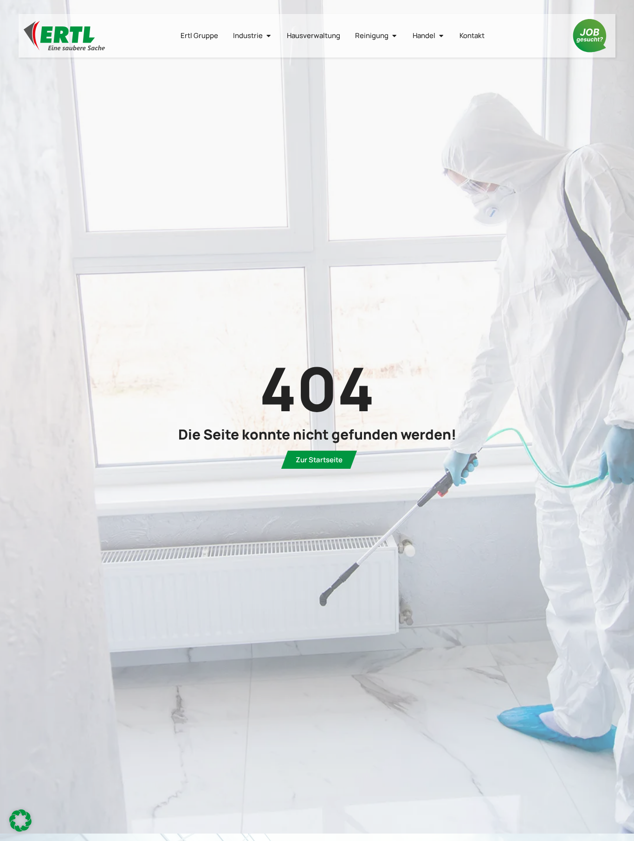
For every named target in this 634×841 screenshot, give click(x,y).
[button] (20, 820)
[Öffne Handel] (441, 36)
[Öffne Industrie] (268, 36)
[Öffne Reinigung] (394, 36)
